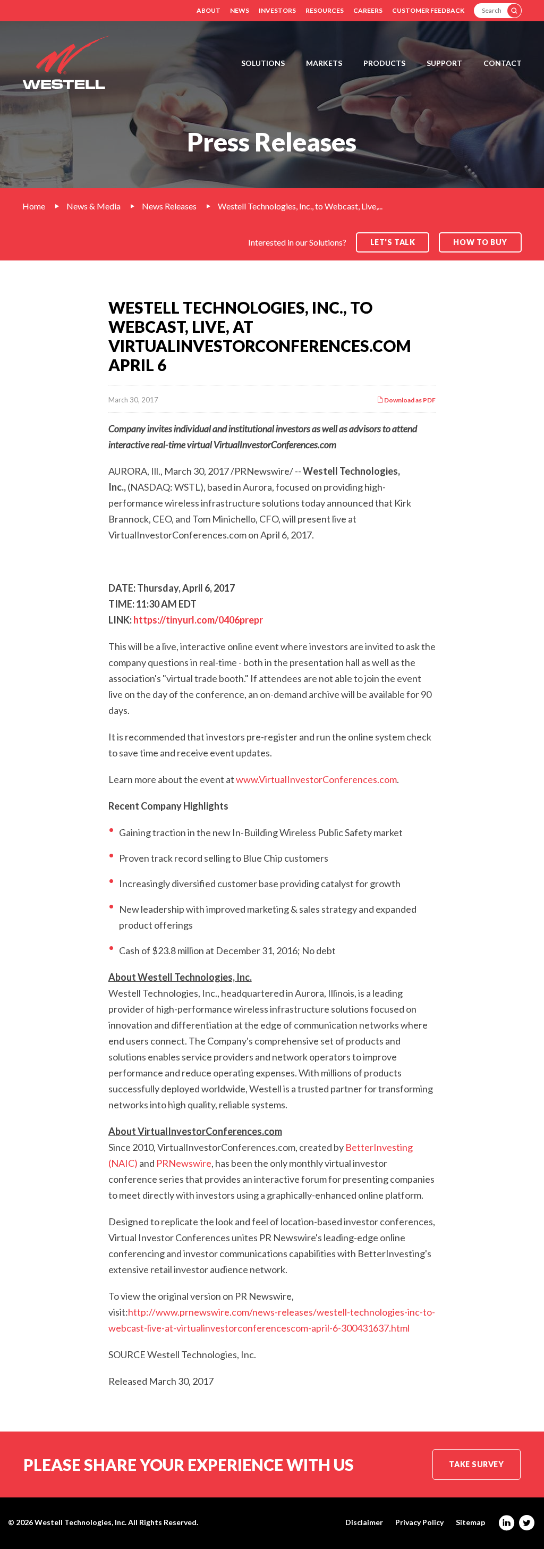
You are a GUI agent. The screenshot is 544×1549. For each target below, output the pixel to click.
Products (384, 63)
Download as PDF (409, 400)
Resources (324, 10)
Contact (502, 63)
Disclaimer (364, 1522)
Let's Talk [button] (392, 242)
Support (444, 63)
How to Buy (480, 242)
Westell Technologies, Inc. (80, 1522)
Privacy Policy (419, 1522)
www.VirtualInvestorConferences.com (316, 779)
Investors (277, 10)
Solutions (263, 63)
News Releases (169, 206)
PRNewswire (183, 1163)
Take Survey (476, 1464)
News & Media (93, 206)
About (208, 10)
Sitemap (470, 1522)
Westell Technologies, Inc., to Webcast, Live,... (300, 206)
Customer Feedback (428, 10)
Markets (324, 63)
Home (33, 206)
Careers (367, 10)
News (239, 10)
